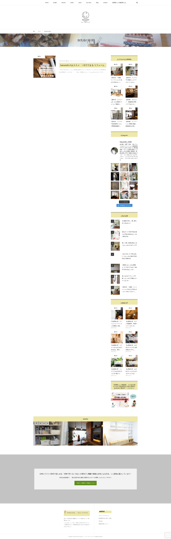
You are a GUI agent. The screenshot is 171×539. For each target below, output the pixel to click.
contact (105, 2)
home (46, 2)
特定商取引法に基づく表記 (105, 518)
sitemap (101, 521)
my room (88, 2)
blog (97, 2)
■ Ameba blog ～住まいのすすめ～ (76, 513)
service (64, 2)
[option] (50, 433)
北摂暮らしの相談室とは (119, 2)
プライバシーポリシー (104, 515)
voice (79, 2)
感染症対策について (103, 523)
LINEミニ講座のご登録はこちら (85, 483)
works (72, 2)
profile (55, 2)
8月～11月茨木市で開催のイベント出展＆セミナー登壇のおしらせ (76, 519)
